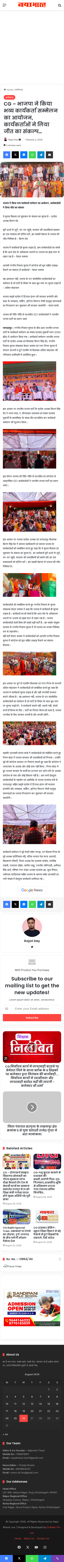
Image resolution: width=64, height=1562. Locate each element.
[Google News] (32, 890)
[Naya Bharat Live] (32, 5)
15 (48, 1403)
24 (7, 1418)
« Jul (5, 1434)
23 (57, 1411)
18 (15, 1411)
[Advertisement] (32, 50)
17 (7, 1411)
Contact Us (43, 1538)
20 (32, 1411)
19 (23, 1411)
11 (15, 1403)
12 (23, 1403)
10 (7, 1403)
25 (15, 1418)
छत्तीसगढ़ (19, 89)
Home (9, 89)
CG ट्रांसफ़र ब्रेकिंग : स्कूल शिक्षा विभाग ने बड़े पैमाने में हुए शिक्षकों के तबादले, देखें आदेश (47, 1233)
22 (48, 1411)
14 (40, 1403)
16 (57, 1403)
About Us (29, 1538)
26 (23, 1418)
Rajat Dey (13, 139)
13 (32, 1403)
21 (40, 1411)
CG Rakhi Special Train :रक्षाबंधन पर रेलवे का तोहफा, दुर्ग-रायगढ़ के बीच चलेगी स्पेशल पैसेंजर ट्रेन (17, 1234)
